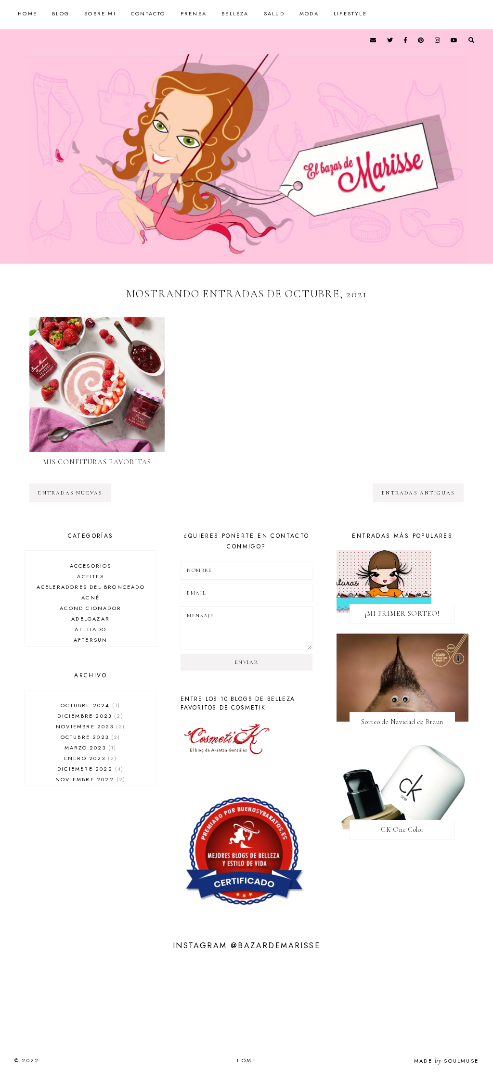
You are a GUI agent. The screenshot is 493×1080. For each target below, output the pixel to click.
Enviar (247, 662)
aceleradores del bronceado (91, 587)
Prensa (194, 13)
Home (27, 13)
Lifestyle (350, 13)
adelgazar (90, 619)
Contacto (148, 13)
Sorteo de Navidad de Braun (402, 722)
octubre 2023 (89, 737)
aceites (90, 576)
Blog (60, 13)
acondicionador (90, 608)
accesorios (91, 566)
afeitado (90, 629)
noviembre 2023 (89, 726)
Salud (274, 13)
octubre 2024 (89, 705)
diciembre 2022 (89, 769)
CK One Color (402, 830)
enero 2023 (89, 758)
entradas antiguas (418, 493)
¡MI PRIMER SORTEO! (402, 614)
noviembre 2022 (89, 779)
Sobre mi (100, 13)
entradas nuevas (70, 493)
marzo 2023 (89, 747)
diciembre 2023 (89, 716)
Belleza (234, 13)
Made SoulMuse (446, 1061)
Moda (309, 13)
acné (90, 597)
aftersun (91, 640)
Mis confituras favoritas (97, 462)
